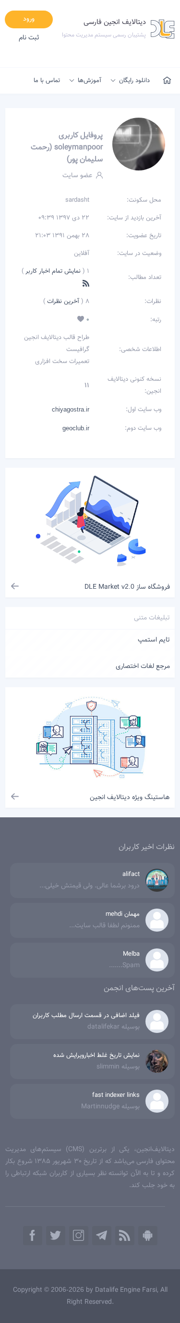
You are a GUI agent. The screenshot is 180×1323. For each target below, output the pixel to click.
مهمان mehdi (123, 914)
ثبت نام (29, 38)
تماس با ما (47, 80)
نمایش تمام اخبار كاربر (53, 271)
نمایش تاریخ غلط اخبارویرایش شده (96, 1055)
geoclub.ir (75, 428)
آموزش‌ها (89, 80)
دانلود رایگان (134, 80)
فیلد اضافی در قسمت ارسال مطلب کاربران (86, 1015)
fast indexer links (116, 1095)
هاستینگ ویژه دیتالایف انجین (130, 797)
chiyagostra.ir (70, 409)
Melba (131, 954)
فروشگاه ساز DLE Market (127, 587)
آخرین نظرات (62, 301)
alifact (131, 874)
